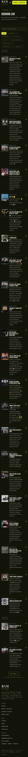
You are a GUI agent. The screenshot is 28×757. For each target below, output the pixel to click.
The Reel (3, 720)
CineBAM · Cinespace (6, 711)
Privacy (3, 754)
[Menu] (10, 2)
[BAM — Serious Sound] (4, 2)
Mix (5, 40)
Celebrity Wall (4, 726)
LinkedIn (10, 743)
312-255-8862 (5, 741)
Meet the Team (5, 714)
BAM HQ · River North (6, 708)
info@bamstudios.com (6, 738)
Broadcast (7, 46)
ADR (17, 36)
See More (14, 673)
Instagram (3, 743)
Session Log (4, 729)
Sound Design (17, 40)
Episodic (13, 33)
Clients (3, 723)
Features (7, 36)
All (3, 33)
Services (3, 706)
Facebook (15, 743)
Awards (18, 46)
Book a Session (19, 2)
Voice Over (7, 43)
